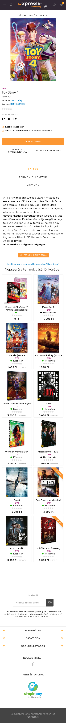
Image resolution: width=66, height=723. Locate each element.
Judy (48, 403)
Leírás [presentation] (33, 169)
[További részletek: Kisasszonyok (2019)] (48, 434)
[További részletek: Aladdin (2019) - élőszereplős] (17, 338)
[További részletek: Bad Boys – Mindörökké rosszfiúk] (48, 482)
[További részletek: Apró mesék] (17, 531)
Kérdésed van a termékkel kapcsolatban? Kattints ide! (33, 264)
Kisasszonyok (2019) (48, 451)
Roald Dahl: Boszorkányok (17, 403)
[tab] (33, 169)
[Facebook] (33, 664)
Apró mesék (16, 548)
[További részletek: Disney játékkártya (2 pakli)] (17, 289)
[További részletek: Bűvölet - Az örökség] (48, 531)
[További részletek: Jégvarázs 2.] (48, 289)
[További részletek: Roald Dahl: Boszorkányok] (17, 386)
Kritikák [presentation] (33, 185)
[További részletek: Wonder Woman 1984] (17, 434)
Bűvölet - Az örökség (48, 548)
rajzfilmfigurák (17, 104)
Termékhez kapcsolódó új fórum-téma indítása (36, 255)
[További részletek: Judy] (48, 386)
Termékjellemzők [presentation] (33, 177)
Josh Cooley (16, 100)
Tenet (16, 500)
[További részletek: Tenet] (17, 482)
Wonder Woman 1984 (16, 451)
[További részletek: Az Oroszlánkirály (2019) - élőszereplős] (48, 338)
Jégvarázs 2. (48, 307)
